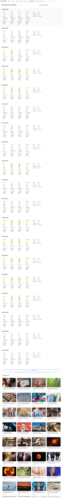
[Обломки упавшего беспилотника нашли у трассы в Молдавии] (54, 489)
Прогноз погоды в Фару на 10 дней (47, 369)
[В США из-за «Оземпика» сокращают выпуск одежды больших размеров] (54, 400)
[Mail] (1, 1)
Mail (1, 497)
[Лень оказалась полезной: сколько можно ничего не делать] (39, 444)
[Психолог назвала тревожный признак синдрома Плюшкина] (54, 429)
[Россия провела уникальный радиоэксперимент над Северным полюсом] (9, 489)
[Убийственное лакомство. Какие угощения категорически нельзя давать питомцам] (9, 385)
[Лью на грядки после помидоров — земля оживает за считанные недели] (24, 474)
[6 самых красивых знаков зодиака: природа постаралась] (9, 444)
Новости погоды (57, 369)
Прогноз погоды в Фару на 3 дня (8, 369)
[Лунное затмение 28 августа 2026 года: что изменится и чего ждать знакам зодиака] (39, 459)
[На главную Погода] (4, 1)
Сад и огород (28, 370)
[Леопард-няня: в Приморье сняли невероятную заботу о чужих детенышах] (54, 385)
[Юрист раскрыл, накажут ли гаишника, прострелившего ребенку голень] (24, 444)
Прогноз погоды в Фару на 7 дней (34, 369)
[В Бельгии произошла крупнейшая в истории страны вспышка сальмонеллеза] (39, 474)
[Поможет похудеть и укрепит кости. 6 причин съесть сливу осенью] (39, 400)
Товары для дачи (34, 370)
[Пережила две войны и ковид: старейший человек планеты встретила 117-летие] (24, 414)
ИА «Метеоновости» (59, 497)
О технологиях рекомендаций (43, 497)
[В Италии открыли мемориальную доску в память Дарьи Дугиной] (24, 400)
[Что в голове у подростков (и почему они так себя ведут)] (9, 414)
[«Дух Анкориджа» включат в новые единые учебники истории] (24, 459)
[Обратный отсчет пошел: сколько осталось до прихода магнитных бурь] (54, 444)
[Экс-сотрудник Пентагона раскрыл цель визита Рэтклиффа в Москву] (39, 489)
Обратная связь (50, 497)
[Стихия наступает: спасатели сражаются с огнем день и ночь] (24, 489)
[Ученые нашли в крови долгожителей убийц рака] (9, 429)
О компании (4, 497)
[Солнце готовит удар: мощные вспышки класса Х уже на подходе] (9, 474)
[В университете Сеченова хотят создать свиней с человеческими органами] (9, 400)
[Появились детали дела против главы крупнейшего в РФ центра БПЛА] (39, 385)
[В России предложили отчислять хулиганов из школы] (54, 459)
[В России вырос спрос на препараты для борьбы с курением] (39, 414)
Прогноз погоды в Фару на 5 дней (21, 369)
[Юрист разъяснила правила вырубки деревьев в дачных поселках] (9, 459)
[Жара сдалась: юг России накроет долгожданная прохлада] (54, 414)
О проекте (28, 497)
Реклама (8, 497)
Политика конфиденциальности (34, 497)
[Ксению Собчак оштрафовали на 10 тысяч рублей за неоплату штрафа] (24, 429)
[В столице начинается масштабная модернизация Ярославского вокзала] (39, 429)
